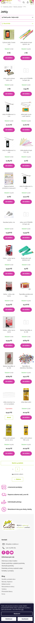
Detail (9, 417)
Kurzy (3, 594)
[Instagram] (7, 552)
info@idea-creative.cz (12, 544)
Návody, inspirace (7, 581)
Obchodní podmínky (8, 566)
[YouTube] (12, 552)
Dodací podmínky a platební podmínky (13, 563)
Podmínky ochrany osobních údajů (12, 568)
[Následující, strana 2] (17, 469)
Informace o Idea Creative (9, 561)
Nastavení (17, 613)
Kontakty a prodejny (8, 571)
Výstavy (4, 589)
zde (22, 609)
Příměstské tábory (7, 591)
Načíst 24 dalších (17, 463)
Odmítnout (8, 619)
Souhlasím (25, 619)
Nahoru (18, 479)
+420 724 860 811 (11, 548)
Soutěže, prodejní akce (8, 579)
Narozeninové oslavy (8, 586)
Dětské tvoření (6, 584)
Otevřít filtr (7, 23)
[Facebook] (3, 552)
